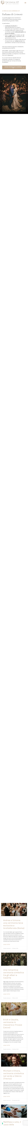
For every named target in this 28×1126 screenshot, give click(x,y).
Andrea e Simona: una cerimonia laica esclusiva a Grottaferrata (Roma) (13, 924)
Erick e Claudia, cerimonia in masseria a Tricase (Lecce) (12, 1023)
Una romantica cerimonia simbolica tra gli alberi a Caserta (13, 974)
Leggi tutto (6, 944)
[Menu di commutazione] (25, 3)
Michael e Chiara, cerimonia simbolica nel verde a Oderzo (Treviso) (13, 1074)
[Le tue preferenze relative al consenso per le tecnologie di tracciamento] (2, 1123)
